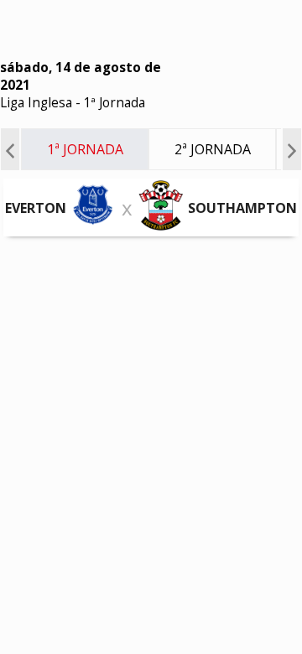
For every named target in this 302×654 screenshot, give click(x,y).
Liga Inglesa (36, 103)
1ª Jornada (114, 103)
